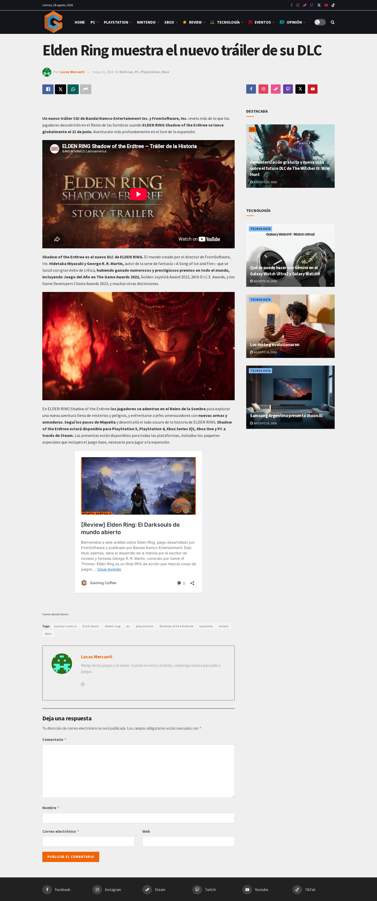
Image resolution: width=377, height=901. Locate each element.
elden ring (113, 626)
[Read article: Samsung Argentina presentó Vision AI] (290, 397)
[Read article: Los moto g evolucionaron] (290, 326)
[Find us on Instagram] (297, 5)
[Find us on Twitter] (319, 5)
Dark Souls (91, 626)
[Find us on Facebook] (292, 5)
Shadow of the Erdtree (176, 626)
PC (93, 22)
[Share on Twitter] (60, 89)
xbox (48, 633)
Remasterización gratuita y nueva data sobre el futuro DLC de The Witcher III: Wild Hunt (290, 168)
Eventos (263, 22)
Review (195, 22)
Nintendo (146, 22)
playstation (145, 626)
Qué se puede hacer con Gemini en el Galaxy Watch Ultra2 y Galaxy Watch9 (285, 271)
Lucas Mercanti (72, 72)
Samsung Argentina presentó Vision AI (286, 415)
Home (80, 22)
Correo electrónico (60, 831)
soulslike (206, 626)
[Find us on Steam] (304, 5)
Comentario (54, 739)
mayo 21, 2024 (103, 72)
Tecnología (228, 22)
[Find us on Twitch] (288, 89)
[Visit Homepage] (54, 22)
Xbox (169, 22)
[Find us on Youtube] (312, 5)
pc (128, 626)
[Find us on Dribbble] (276, 89)
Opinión (294, 22)
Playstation (116, 22)
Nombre (51, 807)
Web (146, 831)
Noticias (126, 72)
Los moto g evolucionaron (275, 344)
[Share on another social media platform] (85, 89)
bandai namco (65, 626)
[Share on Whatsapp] (73, 89)
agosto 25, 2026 (265, 182)
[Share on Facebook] (48, 89)
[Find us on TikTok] (333, 5)
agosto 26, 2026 (265, 281)
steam (224, 626)
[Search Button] (333, 22)
